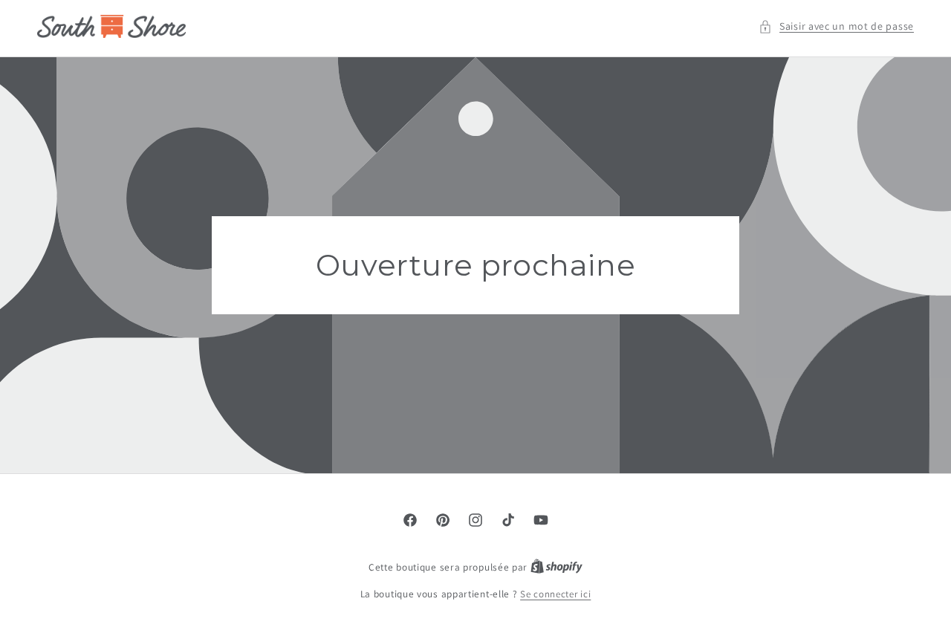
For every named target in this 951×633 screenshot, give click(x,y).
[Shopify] (556, 567)
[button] (836, 26)
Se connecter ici (555, 594)
